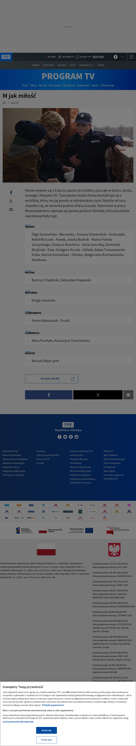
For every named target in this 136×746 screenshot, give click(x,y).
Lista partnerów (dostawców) (18, 721)
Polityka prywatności (53, 705)
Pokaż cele (46, 739)
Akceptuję (46, 730)
